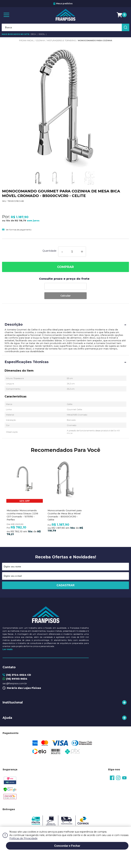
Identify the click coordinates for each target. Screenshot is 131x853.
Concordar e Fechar (67, 845)
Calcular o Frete (65, 286)
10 (8, 220)
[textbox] (65, 27)
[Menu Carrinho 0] (120, 15)
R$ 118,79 (20, 220)
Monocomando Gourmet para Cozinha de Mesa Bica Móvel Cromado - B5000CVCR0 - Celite (65, 515)
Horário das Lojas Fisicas (23, 688)
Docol (42, 34)
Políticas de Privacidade (23, 838)
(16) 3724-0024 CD (18, 674)
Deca (33, 34)
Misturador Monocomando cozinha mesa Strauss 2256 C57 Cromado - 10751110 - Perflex (22, 515)
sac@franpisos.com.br (15, 683)
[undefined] (65, 105)
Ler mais (8, 649)
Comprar (65, 267)
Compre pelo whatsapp (99, 3)
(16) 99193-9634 (16, 678)
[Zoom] (38, 178)
